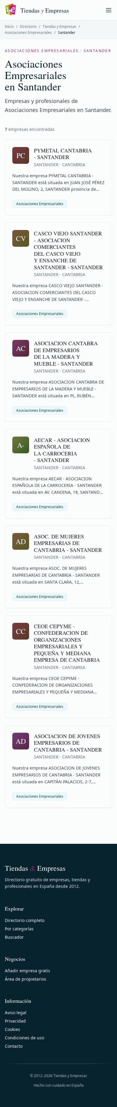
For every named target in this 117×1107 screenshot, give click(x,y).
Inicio (9, 26)
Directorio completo (24, 920)
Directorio (28, 26)
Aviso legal (15, 1012)
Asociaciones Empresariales (28, 32)
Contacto (13, 1046)
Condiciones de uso (24, 1038)
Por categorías (19, 929)
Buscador (14, 937)
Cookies (12, 1029)
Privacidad (15, 1021)
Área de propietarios (25, 979)
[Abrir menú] (109, 10)
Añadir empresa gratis (27, 970)
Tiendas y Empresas (59, 26)
